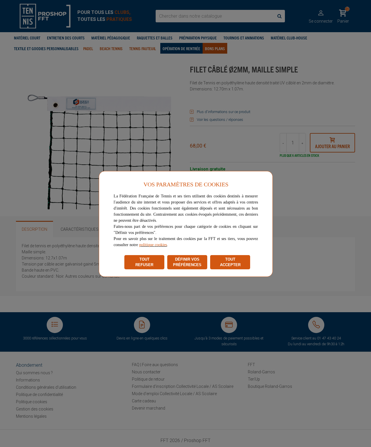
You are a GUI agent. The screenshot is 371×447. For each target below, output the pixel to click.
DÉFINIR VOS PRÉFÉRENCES (187, 262)
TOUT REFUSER (144, 262)
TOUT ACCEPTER (230, 262)
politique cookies (153, 245)
